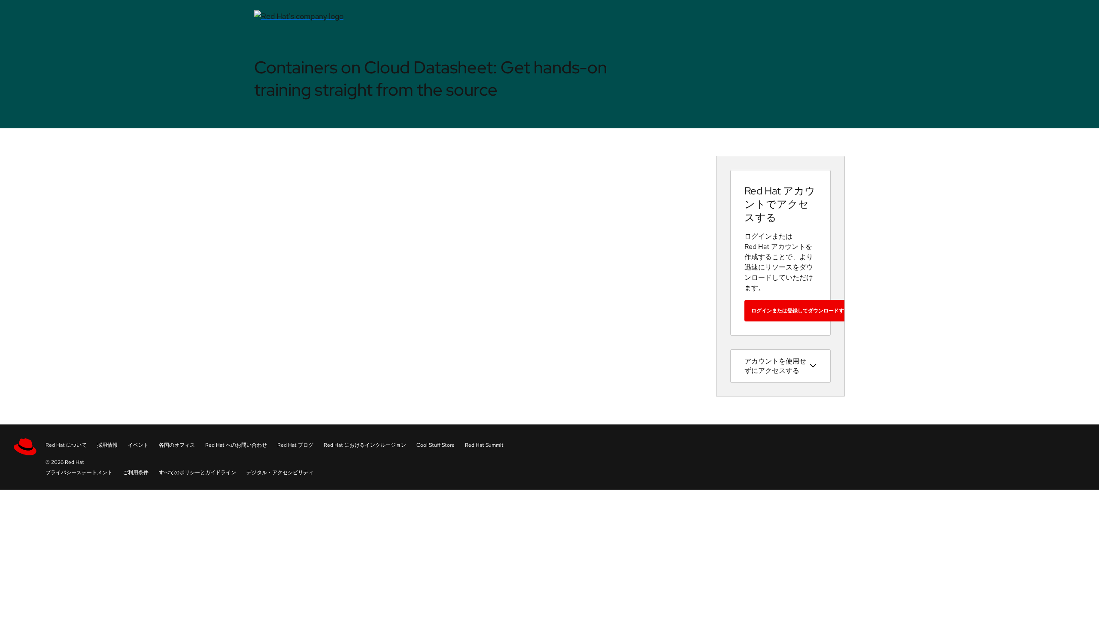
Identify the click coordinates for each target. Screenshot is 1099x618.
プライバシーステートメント (79, 472)
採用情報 (107, 445)
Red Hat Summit (484, 445)
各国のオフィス (177, 445)
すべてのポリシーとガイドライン (197, 472)
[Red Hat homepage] (449, 16)
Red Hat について (66, 445)
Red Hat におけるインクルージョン (365, 445)
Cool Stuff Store (435, 445)
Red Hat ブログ (295, 445)
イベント (138, 445)
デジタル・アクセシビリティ (279, 472)
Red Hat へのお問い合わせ (236, 445)
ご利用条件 (136, 472)
